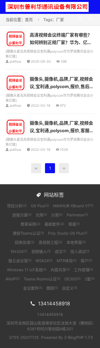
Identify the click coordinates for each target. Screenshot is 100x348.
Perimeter (77, 215)
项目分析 (17, 205)
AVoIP (12, 279)
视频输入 (41, 251)
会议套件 (32, 288)
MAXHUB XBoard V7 (73, 205)
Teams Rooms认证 (42, 279)
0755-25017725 (24, 337)
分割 (56, 215)
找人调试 (79, 251)
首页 (29, 19)
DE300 (72, 279)
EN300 (19, 251)
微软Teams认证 (28, 233)
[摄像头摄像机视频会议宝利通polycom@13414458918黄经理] (47, 6)
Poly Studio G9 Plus (67, 233)
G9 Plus (40, 205)
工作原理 (83, 269)
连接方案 (21, 215)
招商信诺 (24, 242)
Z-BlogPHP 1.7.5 (78, 337)
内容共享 (60, 269)
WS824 (44, 260)
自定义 (69, 288)
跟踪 (52, 288)
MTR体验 (66, 260)
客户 (86, 260)
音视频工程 (50, 242)
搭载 (74, 224)
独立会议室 (19, 260)
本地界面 (76, 242)
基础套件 (54, 224)
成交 (60, 251)
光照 (41, 215)
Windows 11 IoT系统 (26, 269)
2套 (89, 279)
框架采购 (30, 224)
